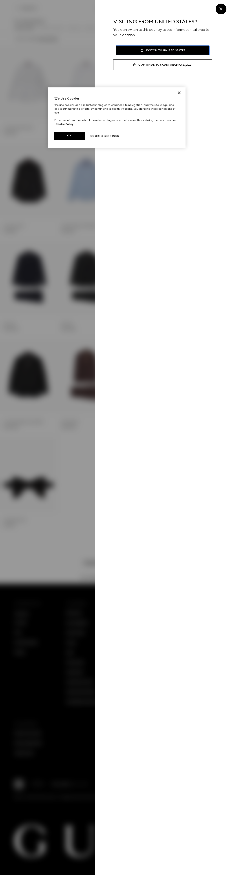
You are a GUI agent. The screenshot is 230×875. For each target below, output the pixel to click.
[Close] (221, 9)
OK (69, 135)
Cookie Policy (64, 124)
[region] (117, 117)
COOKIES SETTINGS (104, 136)
